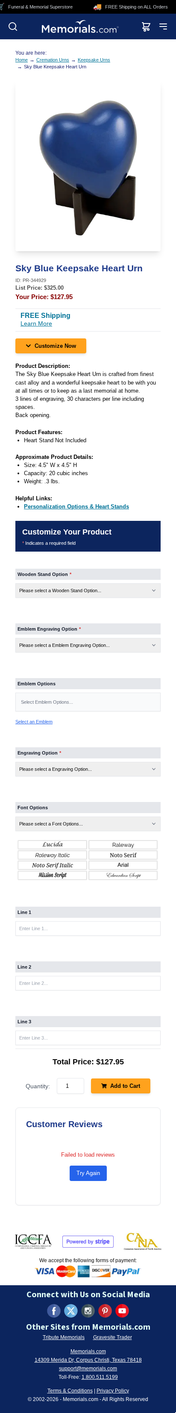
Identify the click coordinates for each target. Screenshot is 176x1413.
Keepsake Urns (94, 59)
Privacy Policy (113, 1391)
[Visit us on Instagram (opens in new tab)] (88, 1311)
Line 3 (24, 1021)
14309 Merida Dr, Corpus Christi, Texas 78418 (88, 1360)
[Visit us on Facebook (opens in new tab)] (54, 1311)
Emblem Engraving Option (49, 629)
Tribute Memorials (64, 1337)
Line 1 (24, 912)
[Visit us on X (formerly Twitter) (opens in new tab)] (71, 1311)
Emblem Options (37, 683)
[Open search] (13, 26)
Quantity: (38, 1086)
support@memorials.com (88, 1369)
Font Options (33, 807)
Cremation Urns (52, 59)
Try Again (88, 1173)
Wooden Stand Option (44, 574)
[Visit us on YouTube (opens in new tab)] (122, 1311)
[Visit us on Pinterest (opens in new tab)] (105, 1311)
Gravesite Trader (112, 1337)
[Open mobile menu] (163, 26)
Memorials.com (88, 1351)
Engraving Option (39, 752)
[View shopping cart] (146, 26)
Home (21, 59)
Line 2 (24, 966)
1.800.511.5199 (100, 1377)
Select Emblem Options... (47, 702)
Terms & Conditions (70, 1391)
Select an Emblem (34, 721)
